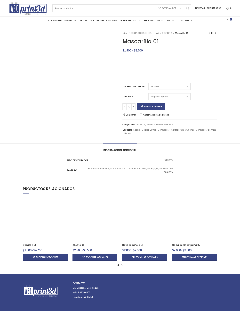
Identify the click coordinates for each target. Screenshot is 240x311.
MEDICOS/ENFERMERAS (160, 124)
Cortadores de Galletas (182, 129)
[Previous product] (209, 33)
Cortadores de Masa (206, 129)
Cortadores (163, 129)
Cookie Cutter (149, 129)
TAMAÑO (127, 96)
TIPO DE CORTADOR (133, 86)
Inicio (125, 33)
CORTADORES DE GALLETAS (144, 33)
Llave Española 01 (132, 245)
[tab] (120, 148)
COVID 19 (167, 33)
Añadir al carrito (151, 106)
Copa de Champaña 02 (186, 245)
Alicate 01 (78, 245)
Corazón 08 (30, 245)
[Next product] (215, 33)
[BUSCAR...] (187, 8)
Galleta (127, 133)
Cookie (136, 129)
